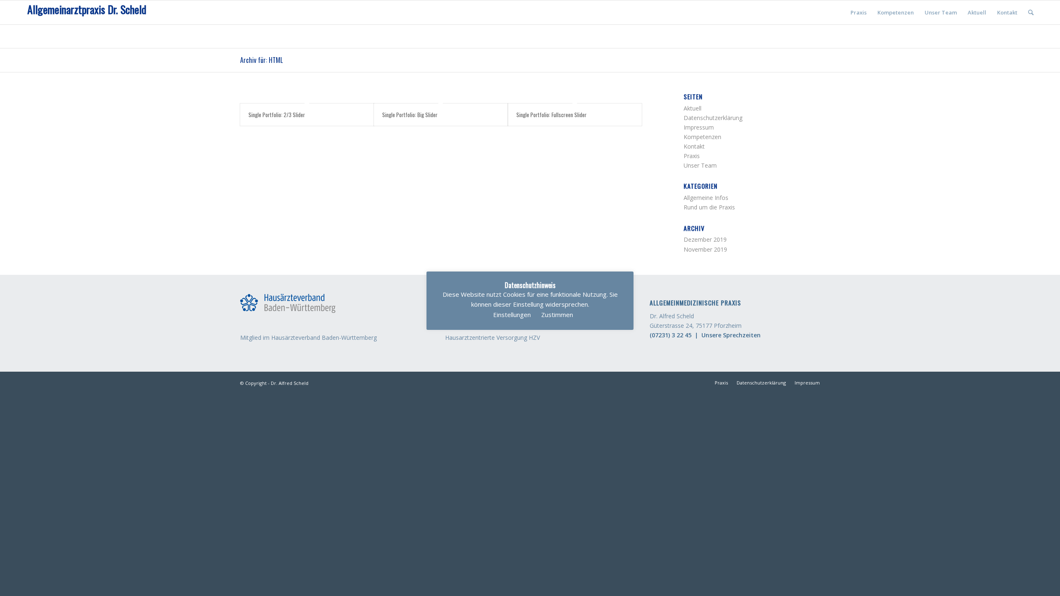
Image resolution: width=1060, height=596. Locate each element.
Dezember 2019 (705, 239)
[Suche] (1031, 12)
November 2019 (705, 249)
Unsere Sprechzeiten (731, 335)
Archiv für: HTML (261, 60)
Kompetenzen (702, 137)
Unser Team (700, 165)
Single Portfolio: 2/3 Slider (276, 115)
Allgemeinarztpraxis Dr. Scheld (86, 10)
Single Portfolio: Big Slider (410, 115)
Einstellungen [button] (512, 314)
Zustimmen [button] (557, 314)
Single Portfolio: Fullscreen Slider (551, 115)
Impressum (699, 127)
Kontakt (694, 146)
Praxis (692, 156)
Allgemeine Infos (706, 198)
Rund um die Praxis (709, 207)
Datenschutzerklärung (713, 118)
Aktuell (692, 108)
